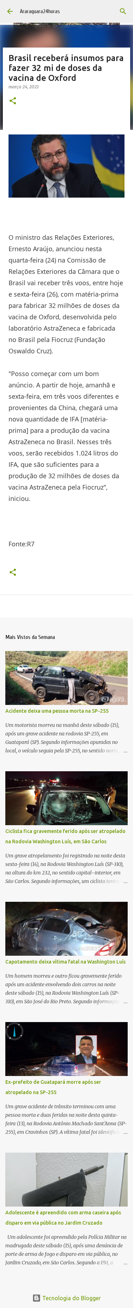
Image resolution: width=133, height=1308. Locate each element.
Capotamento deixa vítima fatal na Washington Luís (65, 962)
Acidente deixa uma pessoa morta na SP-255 (57, 711)
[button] (13, 101)
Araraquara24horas (40, 11)
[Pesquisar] (123, 11)
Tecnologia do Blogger (71, 1298)
